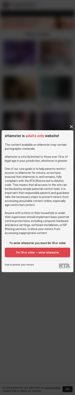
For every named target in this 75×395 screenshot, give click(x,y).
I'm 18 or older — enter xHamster (37, 252)
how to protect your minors (19, 265)
